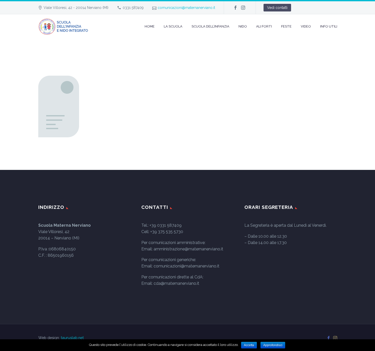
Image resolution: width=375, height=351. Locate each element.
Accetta (249, 345)
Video (306, 26)
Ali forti (264, 26)
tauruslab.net (72, 337)
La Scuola (173, 26)
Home (150, 26)
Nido (243, 26)
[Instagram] (243, 8)
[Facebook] (235, 8)
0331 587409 (133, 8)
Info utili (328, 26)
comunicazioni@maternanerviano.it (186, 8)
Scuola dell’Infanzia (210, 26)
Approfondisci (272, 345)
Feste (286, 26)
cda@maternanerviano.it (176, 283)
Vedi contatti (277, 8)
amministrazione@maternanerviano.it (188, 249)
